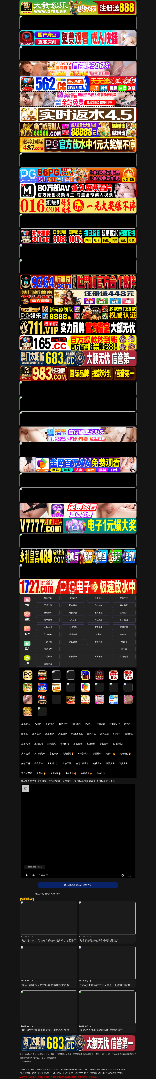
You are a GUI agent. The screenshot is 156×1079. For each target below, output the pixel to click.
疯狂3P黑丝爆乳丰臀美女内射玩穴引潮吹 (45, 1029)
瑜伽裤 (98, 634)
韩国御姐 (73, 612)
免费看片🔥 (68, 753)
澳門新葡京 (39, 753)
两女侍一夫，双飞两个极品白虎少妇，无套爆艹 (48, 940)
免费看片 (97, 763)
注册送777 (115, 723)
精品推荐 (48, 598)
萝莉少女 (124, 598)
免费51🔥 (110, 753)
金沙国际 (67, 763)
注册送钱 (101, 723)
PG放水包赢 (77, 733)
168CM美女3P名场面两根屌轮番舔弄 (101, 1029)
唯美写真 (99, 641)
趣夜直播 (77, 743)
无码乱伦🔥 (125, 753)
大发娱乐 (25, 753)
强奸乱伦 (73, 598)
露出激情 (73, 641)
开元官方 (38, 763)
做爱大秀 (110, 763)
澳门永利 (76, 723)
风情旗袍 (48, 634)
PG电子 (88, 723)
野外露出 (124, 619)
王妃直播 (38, 743)
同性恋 (124, 649)
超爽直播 (104, 733)
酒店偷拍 (129, 733)
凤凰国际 (62, 733)
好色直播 (25, 763)
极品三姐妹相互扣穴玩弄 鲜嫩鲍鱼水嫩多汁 (46, 985)
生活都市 (48, 656)
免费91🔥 (41, 773)
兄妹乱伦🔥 (70, 773)
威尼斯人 (25, 723)
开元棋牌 (50, 723)
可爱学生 (99, 627)
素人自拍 (124, 605)
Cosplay (98, 605)
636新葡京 (83, 753)
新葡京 (24, 733)
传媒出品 (48, 649)
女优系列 (73, 627)
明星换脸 (73, 634)
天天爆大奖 (52, 763)
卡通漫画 (48, 641)
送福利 (127, 723)
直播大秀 (123, 763)
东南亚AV (124, 612)
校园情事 (73, 656)
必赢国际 (49, 733)
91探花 (73, 619)
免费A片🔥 (55, 773)
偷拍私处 (64, 743)
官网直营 (63, 723)
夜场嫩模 (91, 743)
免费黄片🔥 (86, 773)
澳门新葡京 (118, 743)
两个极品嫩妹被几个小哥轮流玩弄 (99, 940)
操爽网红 (91, 733)
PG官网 (38, 723)
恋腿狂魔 (124, 627)
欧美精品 (99, 598)
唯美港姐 (99, 612)
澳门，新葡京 (82, 763)
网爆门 (124, 641)
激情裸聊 (97, 753)
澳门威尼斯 (26, 773)
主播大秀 (25, 743)
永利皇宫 (54, 753)
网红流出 (99, 619)
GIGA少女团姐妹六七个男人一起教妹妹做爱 (105, 985)
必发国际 (104, 743)
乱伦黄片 (51, 743)
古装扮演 (48, 627)
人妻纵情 (99, 656)
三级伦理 (48, 605)
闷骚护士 (124, 634)
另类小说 (48, 663)
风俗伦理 (124, 656)
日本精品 (73, 605)
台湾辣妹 (48, 612)
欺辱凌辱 (48, 619)
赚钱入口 (101, 773)
